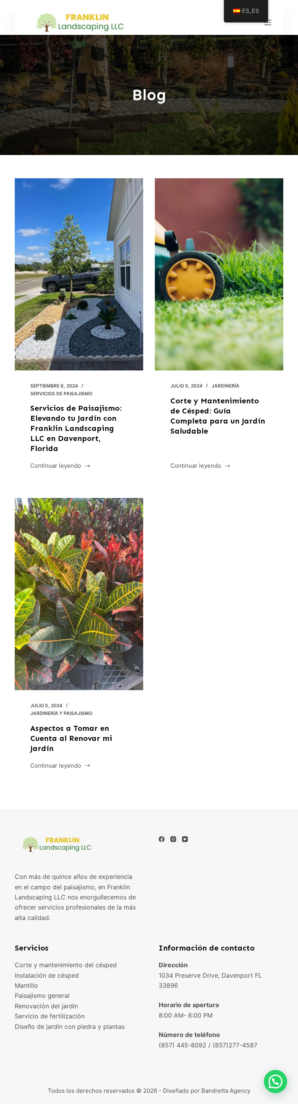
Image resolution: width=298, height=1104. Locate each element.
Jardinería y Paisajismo (61, 713)
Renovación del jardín (46, 1006)
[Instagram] (173, 839)
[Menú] (267, 22)
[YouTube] (185, 839)
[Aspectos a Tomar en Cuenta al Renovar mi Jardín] (79, 594)
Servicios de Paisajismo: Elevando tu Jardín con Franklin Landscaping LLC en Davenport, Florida (75, 428)
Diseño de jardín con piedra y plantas (70, 1026)
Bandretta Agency (225, 1090)
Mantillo (26, 985)
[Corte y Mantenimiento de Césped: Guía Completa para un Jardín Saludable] (219, 274)
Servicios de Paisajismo (61, 393)
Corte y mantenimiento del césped (66, 965)
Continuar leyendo (55, 466)
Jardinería (225, 386)
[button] (275, 1081)
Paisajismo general (42, 995)
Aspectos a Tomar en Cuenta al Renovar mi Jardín (71, 738)
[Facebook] (162, 839)
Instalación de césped (47, 975)
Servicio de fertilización (50, 1016)
